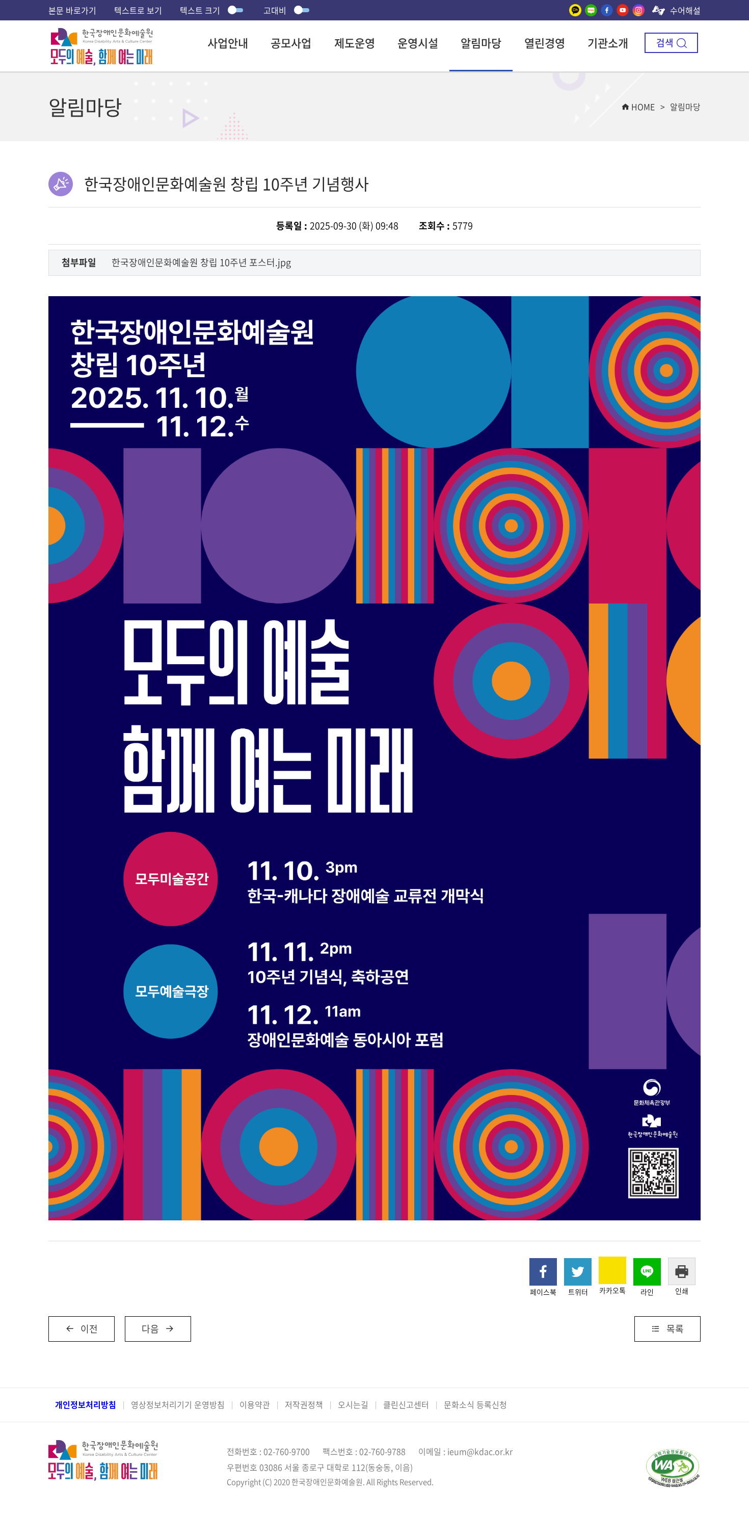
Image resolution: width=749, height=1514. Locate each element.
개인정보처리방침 (85, 1404)
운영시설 (417, 42)
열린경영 (544, 42)
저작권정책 (304, 1404)
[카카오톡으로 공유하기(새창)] (612, 1270)
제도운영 (354, 42)
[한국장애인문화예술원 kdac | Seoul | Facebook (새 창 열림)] (607, 10)
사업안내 (227, 42)
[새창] (575, 10)
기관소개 (607, 42)
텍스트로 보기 (138, 10)
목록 (675, 1329)
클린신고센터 (406, 1404)
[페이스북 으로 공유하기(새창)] (543, 1272)
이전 (89, 1329)
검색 (665, 42)
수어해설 (685, 10)
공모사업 (291, 42)
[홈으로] (102, 35)
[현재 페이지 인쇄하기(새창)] (682, 1271)
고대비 (274, 10)
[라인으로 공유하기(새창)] (647, 1272)
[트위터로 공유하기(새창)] (578, 1272)
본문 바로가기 (72, 10)
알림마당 (481, 42)
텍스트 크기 (200, 10)
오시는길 (353, 1404)
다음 (150, 1329)
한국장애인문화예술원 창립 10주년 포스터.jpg (201, 262)
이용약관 (254, 1404)
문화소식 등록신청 (475, 1404)
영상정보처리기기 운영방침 (178, 1404)
